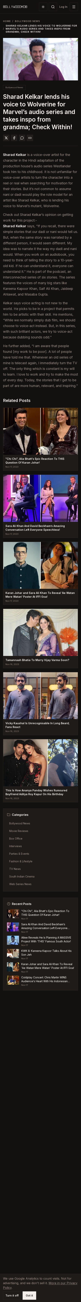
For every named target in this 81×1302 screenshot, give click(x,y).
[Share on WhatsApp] (22, 138)
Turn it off (12, 1295)
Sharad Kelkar (14, 155)
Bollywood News (27, 21)
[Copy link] (30, 138)
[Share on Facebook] (14, 138)
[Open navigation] (74, 7)
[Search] (53, 7)
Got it (29, 1295)
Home (7, 21)
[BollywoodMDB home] (15, 7)
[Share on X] (6, 138)
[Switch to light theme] (43, 7)
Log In (63, 6)
